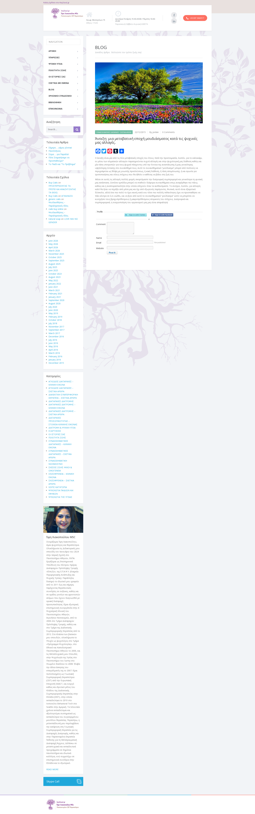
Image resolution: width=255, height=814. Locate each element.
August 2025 (55, 263)
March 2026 (54, 250)
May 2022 (53, 280)
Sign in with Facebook (162, 214)
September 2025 (56, 260)
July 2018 (53, 323)
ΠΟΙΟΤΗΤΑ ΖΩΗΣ (57, 70)
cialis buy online (56, 209)
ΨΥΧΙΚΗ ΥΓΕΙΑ (55, 63)
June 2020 (53, 310)
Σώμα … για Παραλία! (59, 154)
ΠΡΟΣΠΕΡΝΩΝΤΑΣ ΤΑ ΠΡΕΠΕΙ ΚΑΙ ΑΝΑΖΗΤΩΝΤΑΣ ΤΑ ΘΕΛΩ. (62, 189)
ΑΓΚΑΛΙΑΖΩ (67, 195)
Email (98, 242)
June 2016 (53, 343)
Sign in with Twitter (136, 214)
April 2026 (53, 247)
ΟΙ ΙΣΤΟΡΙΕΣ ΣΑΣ (57, 76)
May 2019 (53, 313)
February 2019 (55, 316)
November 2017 (56, 326)
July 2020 (53, 306)
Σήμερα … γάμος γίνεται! (60, 147)
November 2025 (56, 253)
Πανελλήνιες (55, 150)
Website (100, 248)
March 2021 (54, 290)
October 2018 (55, 320)
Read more (52, 769)
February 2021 (55, 293)
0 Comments (168, 132)
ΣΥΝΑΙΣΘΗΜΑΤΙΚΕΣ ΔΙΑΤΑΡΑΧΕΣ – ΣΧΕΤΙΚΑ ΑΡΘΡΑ (60, 454)
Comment (101, 224)
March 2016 (54, 353)
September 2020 (56, 300)
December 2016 (56, 336)
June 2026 (53, 240)
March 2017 (54, 333)
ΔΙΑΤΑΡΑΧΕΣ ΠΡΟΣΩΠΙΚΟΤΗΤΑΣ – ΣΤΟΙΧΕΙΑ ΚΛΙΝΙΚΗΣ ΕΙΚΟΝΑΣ (63, 421)
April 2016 (53, 349)
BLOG (51, 89)
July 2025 (53, 267)
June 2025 (53, 270)
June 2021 (53, 286)
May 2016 (53, 346)
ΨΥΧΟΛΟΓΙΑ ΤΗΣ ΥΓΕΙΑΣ (60, 497)
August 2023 (55, 277)
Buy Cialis (53, 182)
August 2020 (55, 303)
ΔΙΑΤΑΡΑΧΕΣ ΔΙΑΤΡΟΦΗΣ (61, 401)
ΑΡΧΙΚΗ (52, 51)
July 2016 (53, 339)
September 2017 (56, 329)
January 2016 (55, 359)
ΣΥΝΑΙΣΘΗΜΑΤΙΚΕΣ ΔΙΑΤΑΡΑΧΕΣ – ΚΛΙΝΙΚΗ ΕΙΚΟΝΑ (60, 444)
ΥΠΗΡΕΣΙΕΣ (54, 57)
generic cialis (55, 199)
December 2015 (56, 362)
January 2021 (55, 297)
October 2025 (55, 257)
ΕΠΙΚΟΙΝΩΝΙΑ (55, 108)
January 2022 (55, 283)
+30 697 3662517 (196, 18)
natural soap (55, 218)
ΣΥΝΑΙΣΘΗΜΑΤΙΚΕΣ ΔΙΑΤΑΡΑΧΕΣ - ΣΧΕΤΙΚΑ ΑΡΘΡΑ (114, 132)
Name (99, 238)
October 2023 (55, 273)
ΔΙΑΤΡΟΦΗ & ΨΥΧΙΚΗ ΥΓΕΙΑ (62, 427)
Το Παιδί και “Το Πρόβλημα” (62, 164)
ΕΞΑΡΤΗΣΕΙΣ (55, 431)
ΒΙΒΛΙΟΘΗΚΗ (55, 102)
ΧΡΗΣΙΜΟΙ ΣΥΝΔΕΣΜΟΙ (60, 95)
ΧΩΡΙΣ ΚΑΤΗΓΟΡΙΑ (58, 487)
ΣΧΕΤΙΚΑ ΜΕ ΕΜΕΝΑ (59, 83)
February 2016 (55, 356)
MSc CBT (49, 510)
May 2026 (53, 244)
